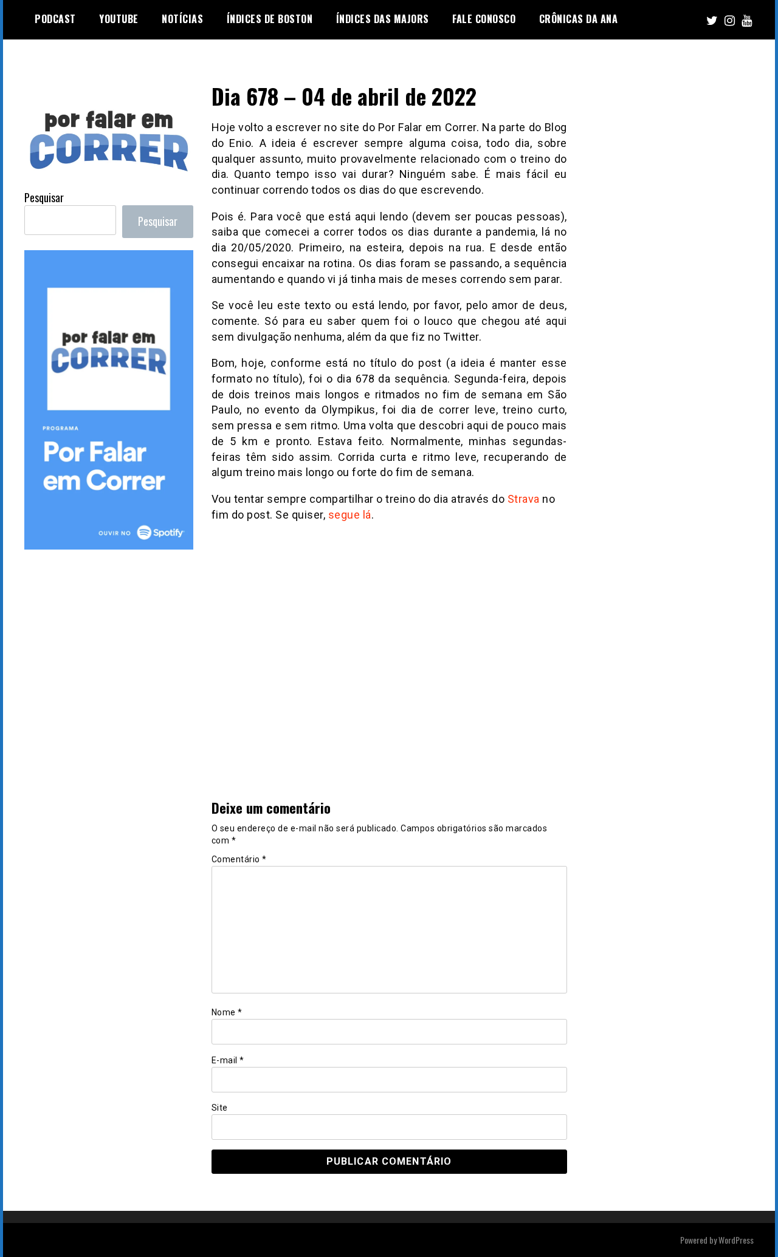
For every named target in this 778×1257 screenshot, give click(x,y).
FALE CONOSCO (483, 19)
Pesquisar (44, 197)
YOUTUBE (119, 19)
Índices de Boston (270, 19)
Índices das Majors (382, 19)
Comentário (239, 859)
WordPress (736, 1239)
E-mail (228, 1060)
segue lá (349, 514)
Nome (227, 1012)
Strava (524, 498)
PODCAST (55, 19)
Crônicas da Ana (578, 19)
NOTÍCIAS (182, 19)
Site (220, 1107)
